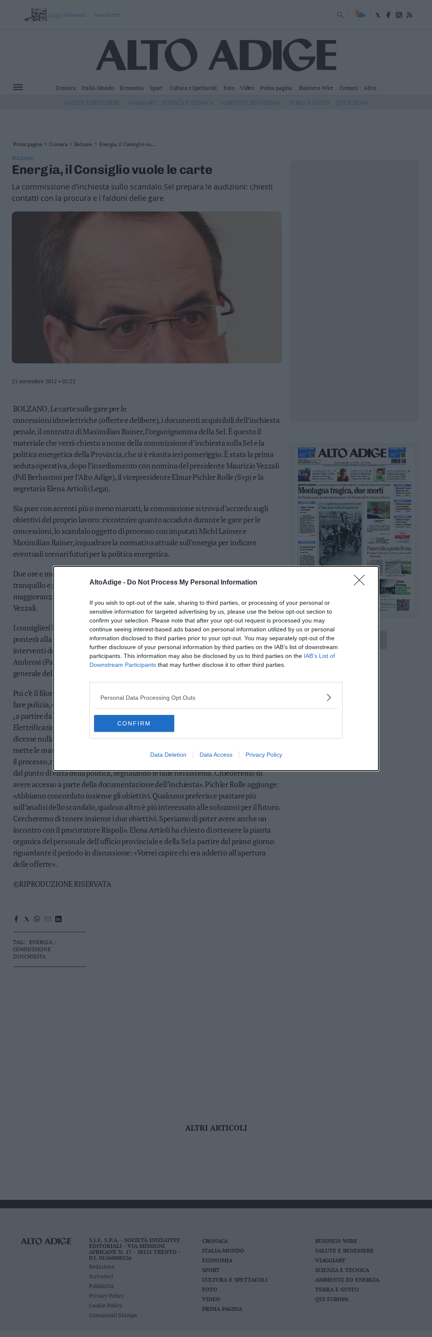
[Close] (362, 583)
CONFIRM (134, 723)
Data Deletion (168, 754)
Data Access (216, 754)
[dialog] (216, 668)
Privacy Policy (264, 754)
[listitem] (216, 697)
